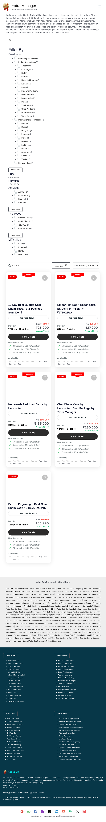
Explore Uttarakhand (15, 678)
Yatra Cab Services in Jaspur (62, 638)
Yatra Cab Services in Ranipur (69, 609)
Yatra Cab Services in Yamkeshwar (45, 618)
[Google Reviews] (22, 811)
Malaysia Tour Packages (66, 678)
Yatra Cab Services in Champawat (68, 632)
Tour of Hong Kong (65, 675)
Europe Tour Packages (66, 660)
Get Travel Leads (13, 719)
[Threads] (49, 811)
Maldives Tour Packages (67, 681)
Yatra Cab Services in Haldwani (78, 635)
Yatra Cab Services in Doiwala (62, 606)
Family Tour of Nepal (65, 692)
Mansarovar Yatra (13, 753)
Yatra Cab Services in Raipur (54, 603)
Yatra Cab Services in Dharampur (28, 603)
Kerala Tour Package (15, 663)
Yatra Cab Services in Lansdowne (57, 621)
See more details (27, 318)
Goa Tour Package (14, 669)
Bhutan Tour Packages (66, 666)
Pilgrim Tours (12, 692)
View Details (28, 336)
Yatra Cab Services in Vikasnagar (68, 600)
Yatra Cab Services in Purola (17, 589)
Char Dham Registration (15, 750)
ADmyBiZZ (71, 816)
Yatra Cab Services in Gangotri (69, 589)
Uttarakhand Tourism (14, 756)
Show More (15, 170)
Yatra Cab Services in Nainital (51, 635)
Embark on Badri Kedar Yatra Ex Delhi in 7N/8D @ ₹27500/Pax (76, 308)
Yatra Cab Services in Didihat (40, 623)
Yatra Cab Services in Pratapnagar (59, 597)
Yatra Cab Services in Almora (83, 629)
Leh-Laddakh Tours (15, 672)
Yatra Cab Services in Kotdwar (83, 621)
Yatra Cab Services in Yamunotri (42, 589)
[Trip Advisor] (70, 811)
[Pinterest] (84, 811)
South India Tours (14, 660)
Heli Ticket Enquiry (14, 742)
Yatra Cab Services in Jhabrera (55, 612)
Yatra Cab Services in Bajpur (17, 641)
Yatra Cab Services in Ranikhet (31, 629)
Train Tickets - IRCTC (14, 748)
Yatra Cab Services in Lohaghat (41, 632)
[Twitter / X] (77, 811)
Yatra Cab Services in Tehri (84, 597)
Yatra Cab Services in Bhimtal (26, 635)
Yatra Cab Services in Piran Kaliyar (81, 612)
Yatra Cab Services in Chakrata (40, 600)
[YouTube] (63, 811)
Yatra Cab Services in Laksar (88, 615)
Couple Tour (12, 698)
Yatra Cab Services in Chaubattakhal (28, 621)
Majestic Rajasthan (14, 684)
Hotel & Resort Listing (15, 724)
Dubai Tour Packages (65, 672)
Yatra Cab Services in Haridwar (19, 609)
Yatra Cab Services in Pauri (72, 618)
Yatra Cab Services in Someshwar (58, 629)
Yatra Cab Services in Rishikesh (87, 606)
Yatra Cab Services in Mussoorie (36, 606)
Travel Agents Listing (14, 721)
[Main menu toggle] (100, 7)
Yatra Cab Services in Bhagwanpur (27, 612)
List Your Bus (12, 733)
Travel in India (11, 656)
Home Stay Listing (13, 727)
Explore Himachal (14, 681)
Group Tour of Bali (64, 695)
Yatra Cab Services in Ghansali (68, 594)
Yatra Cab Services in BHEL (44, 609)
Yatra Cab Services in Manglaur (63, 615)
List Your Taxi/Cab (13, 730)
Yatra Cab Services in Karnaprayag (78, 592)
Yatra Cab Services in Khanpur (38, 615)
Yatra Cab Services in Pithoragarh (67, 623)
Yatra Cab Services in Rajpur (79, 603)
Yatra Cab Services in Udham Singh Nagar (45, 641)
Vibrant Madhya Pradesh (16, 675)
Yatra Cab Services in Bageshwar (52, 626)
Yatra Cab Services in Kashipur (87, 638)
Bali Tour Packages (65, 663)
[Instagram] (42, 811)
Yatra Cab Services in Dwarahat (79, 626)
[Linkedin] (56, 811)
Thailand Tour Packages (66, 684)
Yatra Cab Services (14, 690)
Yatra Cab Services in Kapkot (26, 626)
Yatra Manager (24, 6)
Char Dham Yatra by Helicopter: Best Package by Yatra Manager (75, 408)
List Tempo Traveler (14, 736)
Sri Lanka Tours (63, 687)
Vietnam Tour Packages (66, 698)
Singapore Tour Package (67, 690)
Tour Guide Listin (13, 739)
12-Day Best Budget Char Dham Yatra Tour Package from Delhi (25, 308)
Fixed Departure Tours (16, 701)
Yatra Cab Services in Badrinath (27, 592)
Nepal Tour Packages (65, 669)
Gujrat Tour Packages (15, 687)
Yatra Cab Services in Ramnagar (37, 638)
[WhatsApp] (29, 811)
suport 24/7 (11, 759)
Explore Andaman (14, 666)
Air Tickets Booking (14, 745)
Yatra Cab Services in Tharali (52, 592)
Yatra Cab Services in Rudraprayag (39, 594)
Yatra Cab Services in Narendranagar (30, 597)
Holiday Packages (14, 695)
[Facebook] (36, 811)
